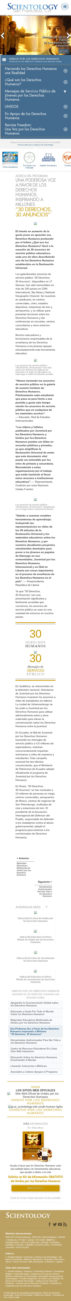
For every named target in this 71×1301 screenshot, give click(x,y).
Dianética (28, 1271)
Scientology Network (43, 1271)
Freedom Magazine (28, 1278)
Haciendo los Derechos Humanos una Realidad (31, 71)
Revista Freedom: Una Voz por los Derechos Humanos (25, 129)
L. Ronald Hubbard (13, 1257)
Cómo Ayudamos (10, 167)
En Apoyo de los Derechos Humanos (25, 116)
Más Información (36, 1262)
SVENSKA (54, 1242)
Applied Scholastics (48, 165)
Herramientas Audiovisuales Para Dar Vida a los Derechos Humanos (35, 1041)
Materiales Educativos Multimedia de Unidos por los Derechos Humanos (31, 1021)
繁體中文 (51, 1240)
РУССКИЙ (40, 1240)
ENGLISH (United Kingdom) (44, 1237)
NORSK (44, 1242)
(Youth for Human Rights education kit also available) (35, 1198)
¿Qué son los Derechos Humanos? (23, 82)
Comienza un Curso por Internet (45, 1274)
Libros (8, 1262)
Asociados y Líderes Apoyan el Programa (34, 1071)
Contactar (49, 1262)
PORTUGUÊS (22, 1247)
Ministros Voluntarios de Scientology (21, 1276)
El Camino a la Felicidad (29, 166)
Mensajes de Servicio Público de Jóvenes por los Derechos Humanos (30, 95)
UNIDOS (11, 106)
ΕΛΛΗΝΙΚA (56, 1245)
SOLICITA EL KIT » (35, 1188)
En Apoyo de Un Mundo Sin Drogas (34, 1279)
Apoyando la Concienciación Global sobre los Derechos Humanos (34, 1004)
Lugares (59, 1262)
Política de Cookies (42, 1295)
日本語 (31, 1240)
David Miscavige (21, 1274)
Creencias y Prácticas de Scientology (40, 1257)
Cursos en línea (20, 1262)
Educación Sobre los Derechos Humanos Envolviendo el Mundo (34, 1058)
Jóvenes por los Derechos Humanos (32, 1283)
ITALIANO (9, 1247)
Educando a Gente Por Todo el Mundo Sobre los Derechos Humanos (32, 1013)
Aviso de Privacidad (23, 1295)
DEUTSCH (25, 1242)
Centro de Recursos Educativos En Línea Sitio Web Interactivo (34, 1050)
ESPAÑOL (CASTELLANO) (37, 1245)
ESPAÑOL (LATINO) (14, 1245)
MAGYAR (35, 1242)
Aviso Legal (14, 1297)
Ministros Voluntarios (33, 1259)
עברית (22, 1239)
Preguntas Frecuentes (54, 1259)
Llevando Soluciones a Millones (29, 1066)
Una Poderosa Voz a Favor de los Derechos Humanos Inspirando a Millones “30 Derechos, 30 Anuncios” (34, 1031)
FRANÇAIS (12, 1240)
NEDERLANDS (12, 1242)
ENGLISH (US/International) (17, 1237)
